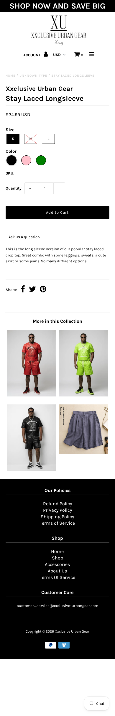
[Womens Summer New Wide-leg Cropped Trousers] (83, 452)
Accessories (57, 564)
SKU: (10, 173)
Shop (57, 558)
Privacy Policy (57, 510)
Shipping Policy (57, 516)
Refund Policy (57, 503)
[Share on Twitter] (32, 289)
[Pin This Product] (43, 289)
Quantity (14, 188)
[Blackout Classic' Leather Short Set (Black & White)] (31, 469)
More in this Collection (57, 321)
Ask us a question (24, 237)
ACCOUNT (32, 55)
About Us (57, 571)
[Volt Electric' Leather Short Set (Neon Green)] (83, 395)
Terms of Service (57, 523)
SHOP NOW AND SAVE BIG (57, 6)
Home (10, 76)
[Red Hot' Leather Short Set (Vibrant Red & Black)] (31, 395)
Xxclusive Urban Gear (72, 631)
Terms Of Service (57, 577)
